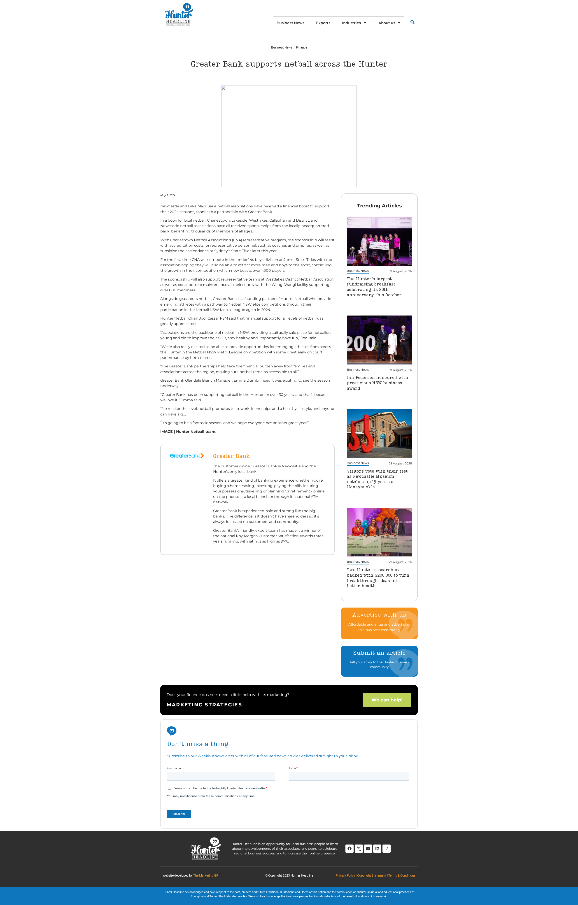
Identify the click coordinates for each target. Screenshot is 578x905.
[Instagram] (386, 849)
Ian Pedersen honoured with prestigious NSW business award (377, 383)
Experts (323, 23)
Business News (290, 23)
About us (386, 23)
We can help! (387, 700)
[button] (412, 22)
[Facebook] (349, 849)
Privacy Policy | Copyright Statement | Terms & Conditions (375, 875)
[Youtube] (368, 849)
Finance (301, 47)
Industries (351, 23)
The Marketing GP (205, 875)
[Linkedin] (377, 849)
